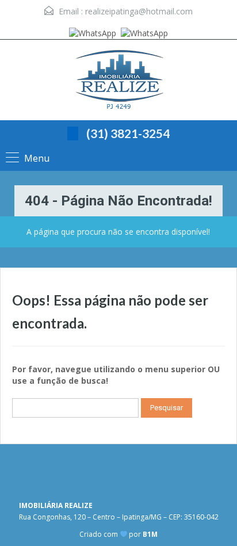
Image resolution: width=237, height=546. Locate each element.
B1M (150, 534)
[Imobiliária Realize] (118, 81)
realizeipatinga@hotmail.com (139, 11)
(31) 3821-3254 (128, 133)
